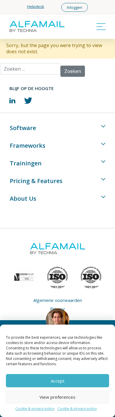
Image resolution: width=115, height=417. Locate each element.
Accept (58, 381)
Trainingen (26, 163)
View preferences (57, 397)
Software (23, 128)
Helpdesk (35, 6)
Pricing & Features (36, 181)
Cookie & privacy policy (35, 408)
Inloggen (74, 7)
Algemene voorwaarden (57, 300)
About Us (23, 198)
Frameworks (27, 145)
